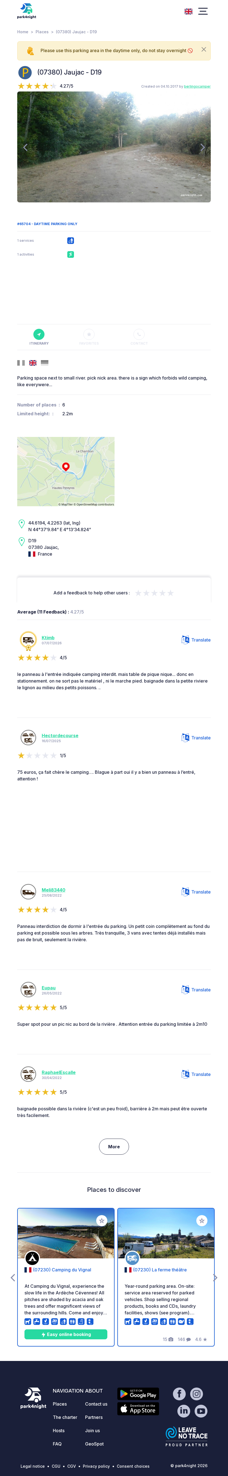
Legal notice (33, 1466)
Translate (201, 640)
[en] (188, 10)
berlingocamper (197, 86)
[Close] (203, 49)
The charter (65, 1417)
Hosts (59, 1430)
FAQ (57, 1444)
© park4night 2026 (188, 1465)
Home (22, 31)
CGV (71, 1466)
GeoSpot (94, 1444)
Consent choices (133, 1466)
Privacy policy (96, 1466)
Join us (92, 1430)
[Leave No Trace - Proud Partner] (186, 1436)
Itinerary (39, 343)
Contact (139, 343)
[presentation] (25, 147)
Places (42, 31)
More (114, 1146)
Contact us (96, 1404)
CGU (56, 1466)
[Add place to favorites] (101, 1220)
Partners (94, 1417)
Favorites (89, 343)
